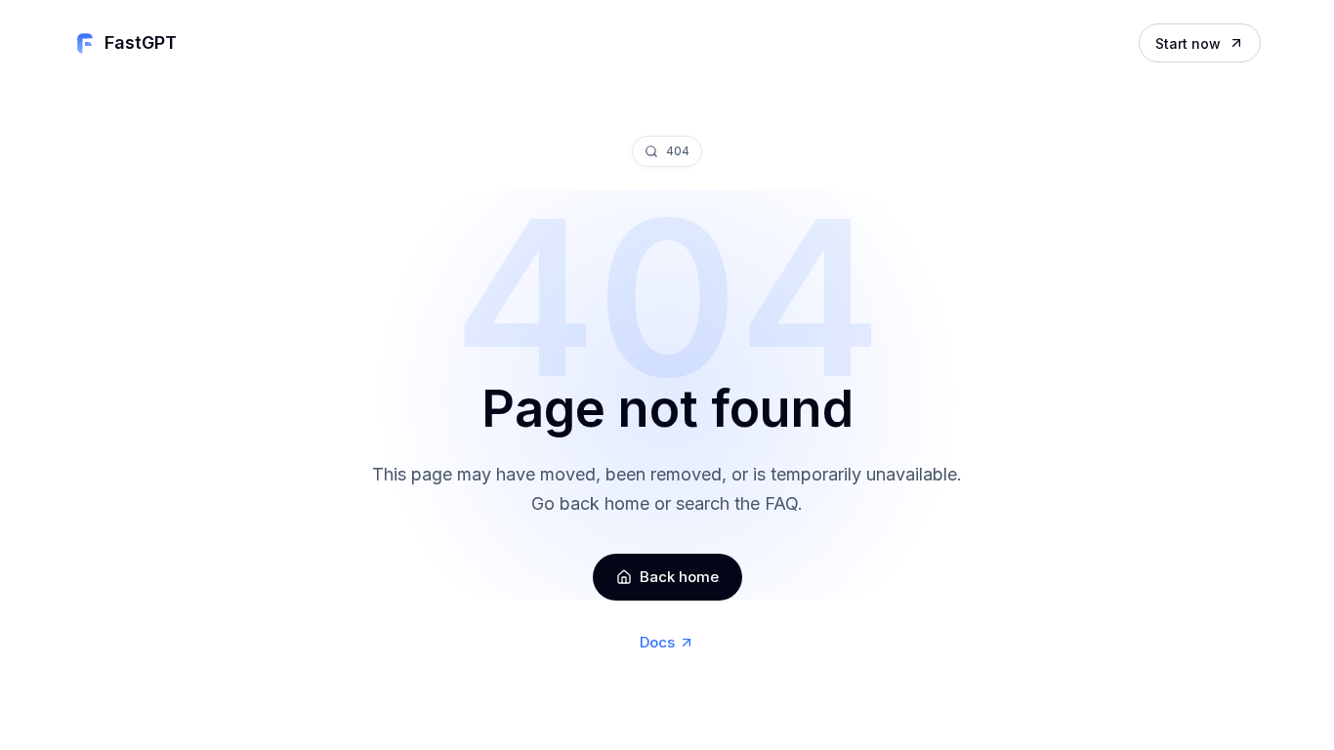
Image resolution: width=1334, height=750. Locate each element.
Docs (657, 642)
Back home (679, 576)
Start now (1188, 43)
